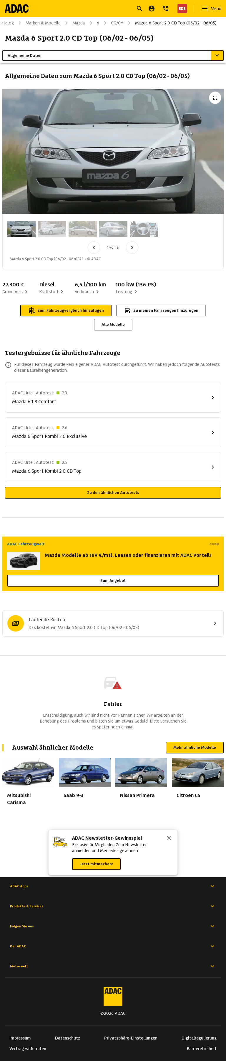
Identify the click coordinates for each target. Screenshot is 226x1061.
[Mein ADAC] (151, 8)
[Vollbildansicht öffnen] (215, 98)
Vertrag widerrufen (27, 1048)
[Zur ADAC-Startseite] (17, 8)
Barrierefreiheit (202, 1048)
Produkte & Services (26, 906)
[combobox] (106, 9)
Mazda (78, 23)
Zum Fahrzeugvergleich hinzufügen (70, 310)
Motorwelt (19, 966)
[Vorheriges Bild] (94, 247)
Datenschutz (67, 1038)
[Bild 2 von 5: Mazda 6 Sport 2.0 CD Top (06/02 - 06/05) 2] (52, 229)
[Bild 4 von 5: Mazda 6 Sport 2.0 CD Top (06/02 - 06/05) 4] (113, 229)
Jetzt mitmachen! (96, 863)
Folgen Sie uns (22, 926)
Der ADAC (18, 946)
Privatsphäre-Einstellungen (130, 1038)
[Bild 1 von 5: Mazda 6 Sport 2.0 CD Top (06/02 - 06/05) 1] (21, 229)
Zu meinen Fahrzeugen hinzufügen (165, 310)
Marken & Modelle (43, 23)
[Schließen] (169, 839)
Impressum (20, 1038)
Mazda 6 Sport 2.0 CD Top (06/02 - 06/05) (176, 23)
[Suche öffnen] (139, 8)
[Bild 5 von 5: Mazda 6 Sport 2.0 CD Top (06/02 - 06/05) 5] (144, 229)
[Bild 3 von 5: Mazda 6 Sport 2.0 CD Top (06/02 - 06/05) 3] (83, 229)
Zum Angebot (113, 580)
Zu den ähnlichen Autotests (113, 492)
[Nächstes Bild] (132, 247)
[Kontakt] (165, 8)
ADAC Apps (19, 886)
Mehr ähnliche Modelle (194, 747)
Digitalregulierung (199, 1038)
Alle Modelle (113, 324)
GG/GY (117, 23)
